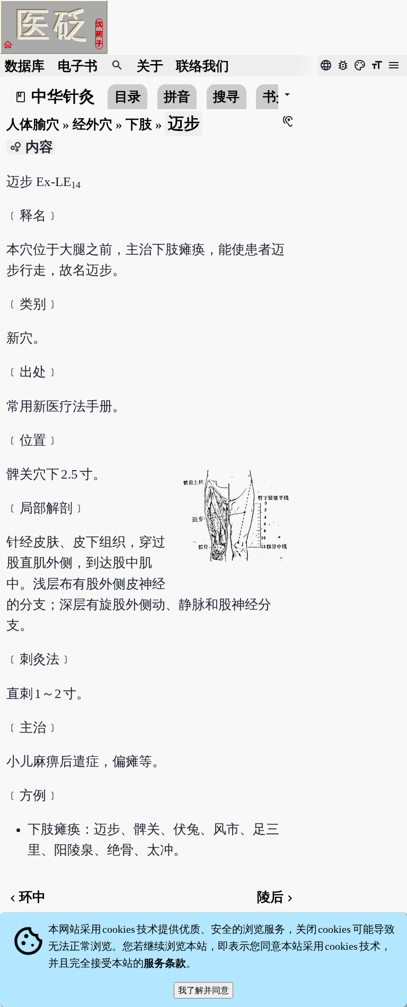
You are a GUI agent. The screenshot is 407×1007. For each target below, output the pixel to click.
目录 (127, 97)
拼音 (177, 97)
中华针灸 (63, 96)
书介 (276, 97)
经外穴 (92, 124)
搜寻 (226, 97)
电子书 (78, 66)
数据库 (25, 66)
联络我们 (202, 66)
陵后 (276, 897)
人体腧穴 (32, 124)
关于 (150, 66)
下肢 (139, 124)
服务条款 (165, 963)
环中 (26, 897)
